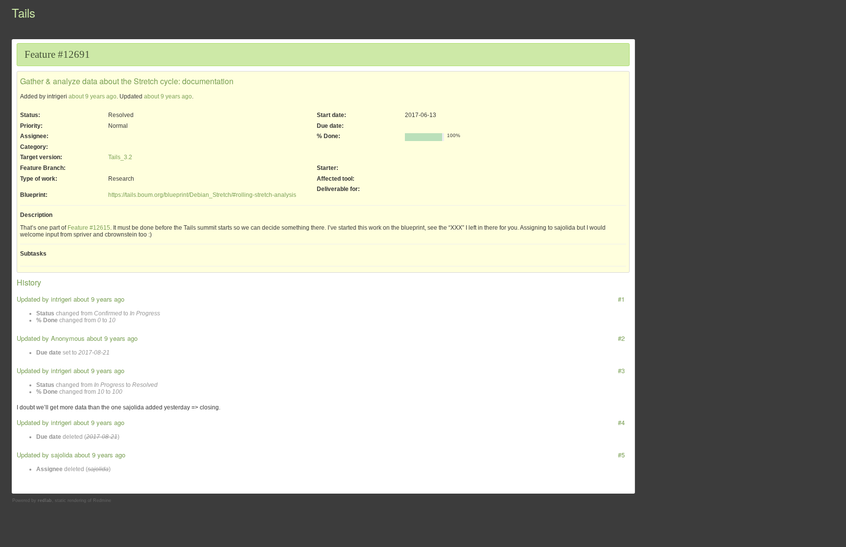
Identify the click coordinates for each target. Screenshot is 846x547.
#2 (621, 338)
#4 (621, 422)
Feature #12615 (89, 227)
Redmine (102, 500)
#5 (621, 454)
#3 (621, 370)
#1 (621, 299)
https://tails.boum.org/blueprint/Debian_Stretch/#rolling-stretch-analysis (202, 194)
